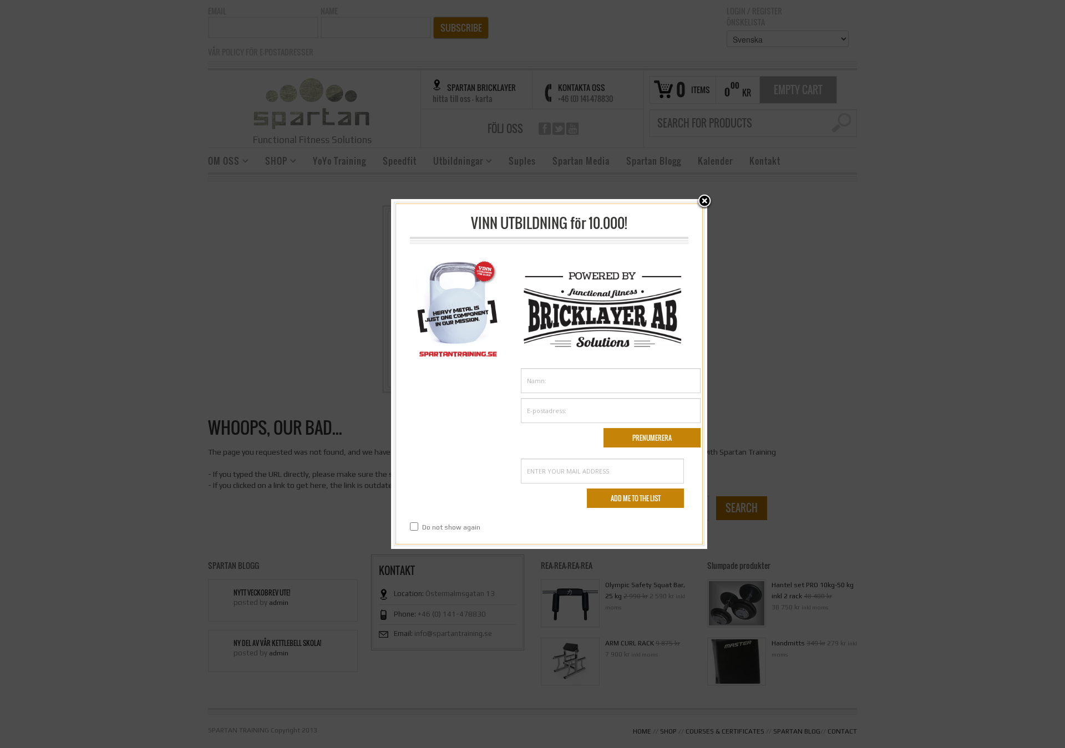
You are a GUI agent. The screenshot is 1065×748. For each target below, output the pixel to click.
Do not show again (451, 527)
